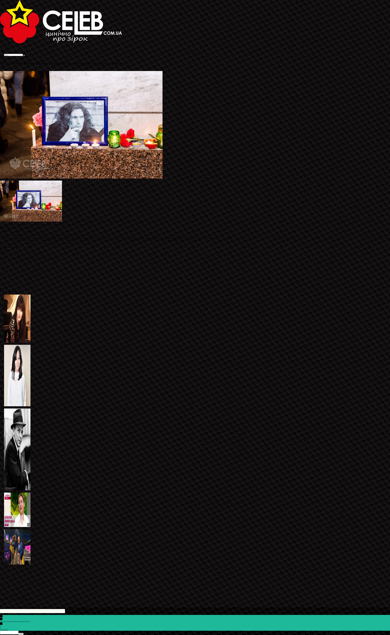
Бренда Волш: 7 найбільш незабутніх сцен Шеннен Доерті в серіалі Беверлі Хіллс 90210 (34, 344)
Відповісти (4, 630)
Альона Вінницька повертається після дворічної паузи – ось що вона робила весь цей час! (35, 528)
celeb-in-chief (14, 68)
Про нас (7, 53)
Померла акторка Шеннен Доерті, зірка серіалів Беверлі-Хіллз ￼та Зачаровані (31, 407)
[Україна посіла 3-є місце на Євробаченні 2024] (17, 564)
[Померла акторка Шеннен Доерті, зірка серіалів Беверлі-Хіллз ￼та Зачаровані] (17, 406)
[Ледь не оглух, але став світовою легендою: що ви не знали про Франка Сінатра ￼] (17, 490)
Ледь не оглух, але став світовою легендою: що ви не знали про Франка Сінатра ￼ (33, 491)
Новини (32, 68)
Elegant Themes (13, 599)
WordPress (31, 599)
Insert (21, 634)
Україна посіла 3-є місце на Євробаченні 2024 (20, 566)
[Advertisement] (61, 274)
